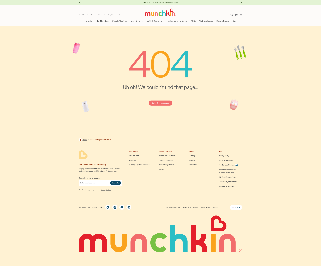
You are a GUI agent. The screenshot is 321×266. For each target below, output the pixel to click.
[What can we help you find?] (231, 14)
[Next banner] (239, 2)
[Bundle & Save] (223, 20)
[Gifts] (193, 20)
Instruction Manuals (166, 160)
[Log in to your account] (241, 14)
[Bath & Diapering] (154, 20)
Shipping (192, 156)
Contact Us (193, 165)
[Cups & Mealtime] (119, 20)
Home (85, 140)
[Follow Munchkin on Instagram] (114, 207)
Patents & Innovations (167, 156)
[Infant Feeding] (101, 20)
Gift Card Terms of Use (227, 177)
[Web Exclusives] (206, 20)
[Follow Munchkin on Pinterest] (128, 207)
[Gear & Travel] (137, 20)
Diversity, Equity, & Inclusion (139, 165)
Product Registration (166, 165)
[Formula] (88, 20)
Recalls (161, 169)
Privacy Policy (106, 190)
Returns (192, 160)
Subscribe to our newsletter (89, 178)
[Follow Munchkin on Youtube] (121, 207)
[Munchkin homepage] (160, 12)
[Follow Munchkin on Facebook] (107, 207)
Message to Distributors (227, 186)
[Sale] (234, 20)
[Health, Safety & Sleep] (176, 20)
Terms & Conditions (226, 160)
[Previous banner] (81, 2)
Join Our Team (134, 156)
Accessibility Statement (227, 182)
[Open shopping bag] (236, 14)
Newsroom (133, 160)
